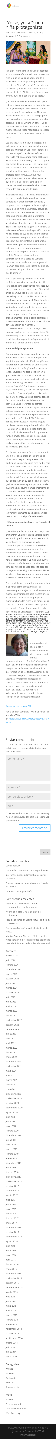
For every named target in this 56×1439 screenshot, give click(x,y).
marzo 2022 (11, 1047)
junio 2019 (11, 1140)
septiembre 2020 (14, 1107)
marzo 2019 (11, 1149)
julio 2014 (10, 1347)
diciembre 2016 (13, 1227)
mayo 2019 (11, 1144)
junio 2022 (11, 1033)
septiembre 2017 (14, 1190)
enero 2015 (11, 1324)
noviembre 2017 (14, 1181)
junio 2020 (11, 1121)
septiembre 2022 (14, 1029)
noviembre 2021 (14, 1066)
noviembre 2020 (14, 1098)
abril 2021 (11, 1075)
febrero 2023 (12, 1015)
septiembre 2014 (14, 1338)
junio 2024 (11, 983)
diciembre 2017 (13, 1176)
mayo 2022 (11, 1038)
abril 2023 (11, 1006)
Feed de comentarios (16, 1408)
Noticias (10, 1382)
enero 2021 (11, 1089)
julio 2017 (10, 1199)
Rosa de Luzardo (14, 919)
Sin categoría (12, 1387)
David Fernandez (18, 32)
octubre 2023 (12, 992)
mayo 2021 (11, 1070)
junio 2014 (11, 1351)
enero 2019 (11, 1158)
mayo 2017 (11, 1209)
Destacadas (11, 1378)
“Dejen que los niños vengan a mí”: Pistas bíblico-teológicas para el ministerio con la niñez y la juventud (28, 940)
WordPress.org (13, 1413)
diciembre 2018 (13, 1163)
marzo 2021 (11, 1080)
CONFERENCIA (13, 865)
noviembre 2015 (14, 1278)
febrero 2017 (12, 1218)
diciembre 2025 (13, 969)
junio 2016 (11, 1250)
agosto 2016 (12, 1241)
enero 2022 (11, 1056)
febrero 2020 (12, 1130)
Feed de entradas (14, 1404)
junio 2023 (11, 1001)
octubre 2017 (12, 1186)
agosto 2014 (12, 1342)
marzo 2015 (11, 1315)
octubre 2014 (12, 1333)
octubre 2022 (12, 1024)
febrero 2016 (12, 1264)
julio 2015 (10, 1296)
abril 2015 (11, 1310)
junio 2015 (11, 1301)
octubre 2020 (12, 1103)
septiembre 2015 (14, 1287)
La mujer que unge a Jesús (19, 891)
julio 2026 (10, 960)
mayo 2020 (11, 1126)
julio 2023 (10, 997)
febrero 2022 (12, 1052)
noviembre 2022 (14, 1020)
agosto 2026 (12, 955)
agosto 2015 (12, 1292)
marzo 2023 (11, 1010)
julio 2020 (10, 1116)
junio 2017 (11, 1204)
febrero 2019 (12, 1153)
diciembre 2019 (13, 1135)
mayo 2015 (11, 1305)
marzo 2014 (11, 1356)
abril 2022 (11, 1043)
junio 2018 (11, 1167)
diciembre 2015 (13, 1273)
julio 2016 (10, 1245)
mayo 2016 (11, 1255)
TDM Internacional (32, 1433)
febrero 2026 (12, 964)
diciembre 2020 (13, 1093)
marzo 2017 (11, 1213)
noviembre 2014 (14, 1328)
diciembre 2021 (13, 1061)
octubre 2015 (12, 1282)
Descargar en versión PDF (18, 706)
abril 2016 (11, 1259)
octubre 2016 (12, 1232)
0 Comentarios (24, 36)
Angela (9, 928)
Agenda (9, 1368)
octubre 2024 (12, 978)
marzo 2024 (11, 987)
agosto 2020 (12, 1112)
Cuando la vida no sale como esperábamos (27, 870)
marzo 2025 (11, 974)
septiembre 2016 (14, 1236)
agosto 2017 (12, 1195)
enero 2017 (11, 1222)
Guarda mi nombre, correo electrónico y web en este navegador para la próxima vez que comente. (27, 817)
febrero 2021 (12, 1084)
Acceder (10, 1399)
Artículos (10, 36)
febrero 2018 (12, 1172)
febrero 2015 (12, 1319)
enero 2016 (11, 1269)
